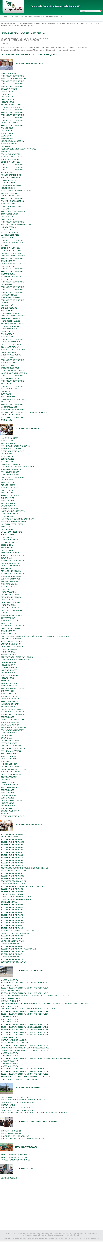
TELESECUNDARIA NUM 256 (12, 845)
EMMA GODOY (6, 420)
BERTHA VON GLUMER (10, 313)
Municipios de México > (8, 16)
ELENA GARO (6, 136)
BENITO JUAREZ (7, 459)
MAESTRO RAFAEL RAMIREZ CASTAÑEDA (17, 519)
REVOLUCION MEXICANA (11, 571)
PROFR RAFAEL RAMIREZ (11, 751)
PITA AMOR (5, 209)
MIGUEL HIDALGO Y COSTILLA (12, 141)
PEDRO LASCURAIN (9, 329)
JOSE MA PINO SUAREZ (10, 621)
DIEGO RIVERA (7, 545)
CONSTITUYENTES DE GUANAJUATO (15, 933)
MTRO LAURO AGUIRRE (10, 722)
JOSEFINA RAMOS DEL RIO (11, 277)
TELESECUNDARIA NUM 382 (12, 863)
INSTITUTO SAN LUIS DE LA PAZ (13, 871)
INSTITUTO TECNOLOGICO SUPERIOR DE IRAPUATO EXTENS (25, 1100)
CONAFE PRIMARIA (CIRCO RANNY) (15, 769)
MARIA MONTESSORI (9, 144)
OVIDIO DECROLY (8, 391)
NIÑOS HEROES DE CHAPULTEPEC (15, 727)
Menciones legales (11, 1238)
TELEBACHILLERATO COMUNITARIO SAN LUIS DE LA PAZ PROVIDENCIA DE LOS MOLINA (35, 1058)
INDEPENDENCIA (8, 274)
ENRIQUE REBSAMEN (9, 308)
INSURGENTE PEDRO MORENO (13, 521)
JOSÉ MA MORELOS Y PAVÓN (12, 410)
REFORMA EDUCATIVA (10, 495)
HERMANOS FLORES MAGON (12, 477)
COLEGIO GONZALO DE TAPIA (12, 720)
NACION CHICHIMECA (9, 438)
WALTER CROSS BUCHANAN (12, 941)
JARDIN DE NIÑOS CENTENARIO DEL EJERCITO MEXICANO (24, 412)
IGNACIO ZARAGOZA (9, 634)
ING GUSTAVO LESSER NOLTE (13, 615)
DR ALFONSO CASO (8, 759)
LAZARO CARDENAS (9, 662)
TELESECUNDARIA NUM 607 (12, 946)
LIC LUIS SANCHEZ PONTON (12, 532)
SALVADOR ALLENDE (9, 753)
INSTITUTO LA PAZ (8, 1105)
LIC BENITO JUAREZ (9, 407)
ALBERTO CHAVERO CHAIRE (12, 451)
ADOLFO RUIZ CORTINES (11, 469)
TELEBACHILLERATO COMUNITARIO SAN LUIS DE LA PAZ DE (24, 1071)
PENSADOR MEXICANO (10, 675)
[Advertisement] (51, 1205)
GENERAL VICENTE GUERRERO (13, 748)
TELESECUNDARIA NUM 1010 (12, 873)
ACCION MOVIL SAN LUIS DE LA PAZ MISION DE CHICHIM (23, 1139)
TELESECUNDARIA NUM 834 (12, 834)
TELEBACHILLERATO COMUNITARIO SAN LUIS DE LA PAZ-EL (24, 1030)
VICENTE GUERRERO (9, 542)
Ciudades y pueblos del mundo (38, 1238)
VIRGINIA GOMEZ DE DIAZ (11, 355)
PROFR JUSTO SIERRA (10, 472)
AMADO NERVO (7, 128)
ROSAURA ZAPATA (8, 97)
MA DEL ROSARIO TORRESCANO (14, 373)
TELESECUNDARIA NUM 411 (12, 928)
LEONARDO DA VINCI (9, 183)
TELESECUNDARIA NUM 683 (12, 912)
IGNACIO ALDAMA (8, 204)
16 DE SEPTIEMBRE (8, 756)
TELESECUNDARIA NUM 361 (12, 938)
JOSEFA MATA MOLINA (9, 508)
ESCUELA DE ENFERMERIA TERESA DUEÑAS (19, 1079)
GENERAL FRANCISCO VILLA (12, 639)
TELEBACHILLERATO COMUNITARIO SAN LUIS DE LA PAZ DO (24, 1014)
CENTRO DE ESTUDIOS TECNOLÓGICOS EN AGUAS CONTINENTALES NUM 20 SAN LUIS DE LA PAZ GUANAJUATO (45, 1003)
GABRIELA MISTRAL (8, 99)
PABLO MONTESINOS (9, 123)
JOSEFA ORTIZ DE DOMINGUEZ (13, 561)
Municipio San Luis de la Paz (36, 16)
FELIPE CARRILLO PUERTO (11, 641)
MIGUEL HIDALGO (8, 188)
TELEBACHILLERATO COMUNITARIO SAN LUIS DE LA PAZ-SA (24, 983)
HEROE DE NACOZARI (9, 581)
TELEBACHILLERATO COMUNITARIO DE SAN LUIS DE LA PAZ (24, 1027)
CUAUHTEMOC (7, 284)
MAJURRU (5, 813)
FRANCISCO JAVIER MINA (11, 206)
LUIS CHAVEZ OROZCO (10, 235)
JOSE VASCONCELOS (9, 214)
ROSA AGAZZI (6, 131)
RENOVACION (6, 568)
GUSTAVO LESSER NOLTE (11, 344)
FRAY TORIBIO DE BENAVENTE (13, 211)
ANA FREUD (5, 402)
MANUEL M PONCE (8, 654)
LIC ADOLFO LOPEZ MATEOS (12, 524)
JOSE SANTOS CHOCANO (11, 389)
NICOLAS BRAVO (7, 102)
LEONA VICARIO (7, 516)
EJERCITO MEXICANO (9, 534)
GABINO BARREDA (8, 352)
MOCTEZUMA (6, 623)
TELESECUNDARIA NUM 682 (12, 839)
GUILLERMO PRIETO (9, 89)
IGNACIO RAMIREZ (8, 605)
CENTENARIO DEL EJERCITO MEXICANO (17, 657)
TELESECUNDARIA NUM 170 (12, 915)
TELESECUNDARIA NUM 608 (12, 891)
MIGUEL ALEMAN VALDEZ (11, 104)
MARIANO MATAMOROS (10, 787)
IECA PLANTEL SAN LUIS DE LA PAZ (15, 1136)
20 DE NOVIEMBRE (8, 365)
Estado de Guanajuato (21, 16)
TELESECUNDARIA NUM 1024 (12, 923)
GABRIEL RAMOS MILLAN (11, 628)
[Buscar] (101, 11)
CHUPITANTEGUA (8, 618)
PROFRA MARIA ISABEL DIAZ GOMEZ (15, 446)
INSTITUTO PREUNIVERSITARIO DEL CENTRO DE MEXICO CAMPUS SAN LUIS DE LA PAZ (35, 996)
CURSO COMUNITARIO (10, 563)
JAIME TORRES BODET (10, 368)
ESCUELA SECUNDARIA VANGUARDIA (16, 897)
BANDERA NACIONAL (9, 584)
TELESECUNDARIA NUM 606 (12, 904)
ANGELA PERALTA (8, 334)
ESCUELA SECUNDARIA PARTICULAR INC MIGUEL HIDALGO (24, 868)
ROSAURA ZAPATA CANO (11, 253)
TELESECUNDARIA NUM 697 (12, 925)
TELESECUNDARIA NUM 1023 (12, 920)
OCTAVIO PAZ (6, 558)
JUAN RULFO (6, 394)
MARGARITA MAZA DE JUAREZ (13, 350)
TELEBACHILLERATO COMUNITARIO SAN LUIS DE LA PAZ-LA (24, 1035)
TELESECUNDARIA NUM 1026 (12, 860)
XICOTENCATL (6, 94)
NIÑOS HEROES (7, 493)
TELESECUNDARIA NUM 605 (12, 936)
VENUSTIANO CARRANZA (11, 185)
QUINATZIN (5, 780)
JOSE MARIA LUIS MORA (10, 297)
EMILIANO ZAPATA (8, 261)
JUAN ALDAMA (6, 808)
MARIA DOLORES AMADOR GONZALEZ (16, 224)
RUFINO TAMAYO (7, 237)
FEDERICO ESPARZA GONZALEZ (14, 264)
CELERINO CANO (7, 782)
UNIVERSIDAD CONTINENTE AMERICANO (17, 1102)
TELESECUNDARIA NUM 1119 (12, 951)
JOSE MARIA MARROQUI (10, 378)
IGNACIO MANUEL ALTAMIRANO (13, 78)
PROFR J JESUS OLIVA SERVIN (13, 730)
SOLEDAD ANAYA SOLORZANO (13, 399)
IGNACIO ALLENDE (8, 482)
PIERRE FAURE (7, 230)
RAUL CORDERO (7, 490)
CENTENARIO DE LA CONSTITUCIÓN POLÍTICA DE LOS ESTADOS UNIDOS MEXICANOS (35, 636)
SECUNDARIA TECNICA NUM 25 (13, 881)
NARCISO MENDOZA (9, 764)
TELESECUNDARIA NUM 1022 (12, 878)
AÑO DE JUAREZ (7, 527)
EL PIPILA (4, 613)
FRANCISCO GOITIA (8, 73)
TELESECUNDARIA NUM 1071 (12, 842)
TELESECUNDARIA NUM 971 (12, 954)
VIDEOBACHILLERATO (9, 980)
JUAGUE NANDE (7, 133)
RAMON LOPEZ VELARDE (11, 318)
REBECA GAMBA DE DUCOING (13, 256)
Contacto (22, 1238)
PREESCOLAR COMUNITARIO (12, 76)
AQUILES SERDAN (8, 485)
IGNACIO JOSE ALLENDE (10, 321)
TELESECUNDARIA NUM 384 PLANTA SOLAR (18, 949)
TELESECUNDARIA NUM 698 (12, 907)
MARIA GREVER (7, 310)
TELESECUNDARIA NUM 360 (12, 847)
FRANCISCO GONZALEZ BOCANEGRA (16, 660)
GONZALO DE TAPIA (9, 91)
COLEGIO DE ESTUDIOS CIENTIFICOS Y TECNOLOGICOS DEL (25, 1048)
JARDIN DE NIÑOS (8, 305)
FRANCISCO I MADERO (10, 514)
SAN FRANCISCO (7, 266)
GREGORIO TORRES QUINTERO (13, 709)
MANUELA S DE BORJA (10, 704)
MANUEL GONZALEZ (9, 295)
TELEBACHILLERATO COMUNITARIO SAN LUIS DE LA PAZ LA (24, 988)
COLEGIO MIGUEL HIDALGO (11, 1037)
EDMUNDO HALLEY (8, 180)
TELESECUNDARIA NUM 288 (12, 855)
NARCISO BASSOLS (8, 227)
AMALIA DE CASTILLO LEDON (12, 201)
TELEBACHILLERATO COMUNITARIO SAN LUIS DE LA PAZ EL (24, 1074)
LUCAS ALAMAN (7, 357)
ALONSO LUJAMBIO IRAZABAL (13, 157)
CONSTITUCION (7, 331)
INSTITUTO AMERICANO (10, 990)
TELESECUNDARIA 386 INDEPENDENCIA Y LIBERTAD (22, 886)
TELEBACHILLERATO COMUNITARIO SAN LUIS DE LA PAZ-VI (24, 1011)
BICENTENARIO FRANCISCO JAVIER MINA (17, 931)
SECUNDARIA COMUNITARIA (12, 894)
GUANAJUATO (6, 146)
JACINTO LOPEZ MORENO (11, 837)
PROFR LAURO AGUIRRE (11, 154)
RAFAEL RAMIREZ (8, 652)
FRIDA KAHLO (6, 151)
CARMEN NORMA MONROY (11, 415)
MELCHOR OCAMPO (9, 683)
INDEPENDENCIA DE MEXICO (12, 448)
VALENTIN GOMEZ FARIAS (11, 250)
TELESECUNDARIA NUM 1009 (12, 876)
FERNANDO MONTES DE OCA (12, 107)
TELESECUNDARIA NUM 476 (12, 858)
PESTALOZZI (6, 245)
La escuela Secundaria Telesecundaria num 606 (55, 6)
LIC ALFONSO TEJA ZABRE (11, 800)
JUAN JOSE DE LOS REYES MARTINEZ (16, 191)
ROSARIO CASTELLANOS (11, 175)
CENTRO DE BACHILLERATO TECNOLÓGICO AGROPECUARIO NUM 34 (28, 1009)
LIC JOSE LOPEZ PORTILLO (11, 566)
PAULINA (4, 303)
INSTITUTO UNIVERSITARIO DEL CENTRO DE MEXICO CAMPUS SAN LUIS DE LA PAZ (34, 1113)
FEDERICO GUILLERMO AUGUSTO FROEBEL (18, 149)
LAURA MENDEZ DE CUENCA (12, 370)
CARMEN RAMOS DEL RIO (11, 196)
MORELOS (5, 680)
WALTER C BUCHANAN (10, 1178)
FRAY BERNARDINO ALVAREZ (12, 243)
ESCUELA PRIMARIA (9, 649)
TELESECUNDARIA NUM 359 (12, 959)
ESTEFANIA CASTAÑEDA (10, 162)
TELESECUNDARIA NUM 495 (12, 889)
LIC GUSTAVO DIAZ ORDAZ (11, 774)
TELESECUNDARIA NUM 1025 (12, 910)
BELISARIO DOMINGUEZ (10, 342)
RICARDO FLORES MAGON (11, 610)
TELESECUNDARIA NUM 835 (12, 918)
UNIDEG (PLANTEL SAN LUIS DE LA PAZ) (16, 1097)
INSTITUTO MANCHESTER (11, 1131)
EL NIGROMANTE (7, 498)
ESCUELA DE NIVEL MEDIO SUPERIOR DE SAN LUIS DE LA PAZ (25, 1076)
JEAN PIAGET (6, 761)
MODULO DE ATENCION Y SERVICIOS (15, 1155)
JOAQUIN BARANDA (9, 363)
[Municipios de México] (13, 10)
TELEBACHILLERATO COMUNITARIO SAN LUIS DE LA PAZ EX (24, 1032)
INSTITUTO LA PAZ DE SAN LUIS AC (15, 1040)
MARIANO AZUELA (8, 396)
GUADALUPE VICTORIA (10, 347)
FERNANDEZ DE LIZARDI (11, 326)
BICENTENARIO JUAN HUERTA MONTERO (17, 467)
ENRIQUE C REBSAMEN (10, 177)
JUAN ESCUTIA (7, 337)
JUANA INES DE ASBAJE (10, 159)
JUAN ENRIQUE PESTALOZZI (12, 417)
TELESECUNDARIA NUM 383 (12, 852)
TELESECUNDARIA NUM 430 (12, 850)
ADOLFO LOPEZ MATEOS (11, 772)
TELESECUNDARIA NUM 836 (12, 865)
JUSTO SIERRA (7, 456)
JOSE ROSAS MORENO (10, 232)
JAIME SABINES (7, 138)
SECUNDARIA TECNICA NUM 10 (13, 962)
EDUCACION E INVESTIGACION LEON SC (17, 1108)
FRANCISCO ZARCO (9, 733)
